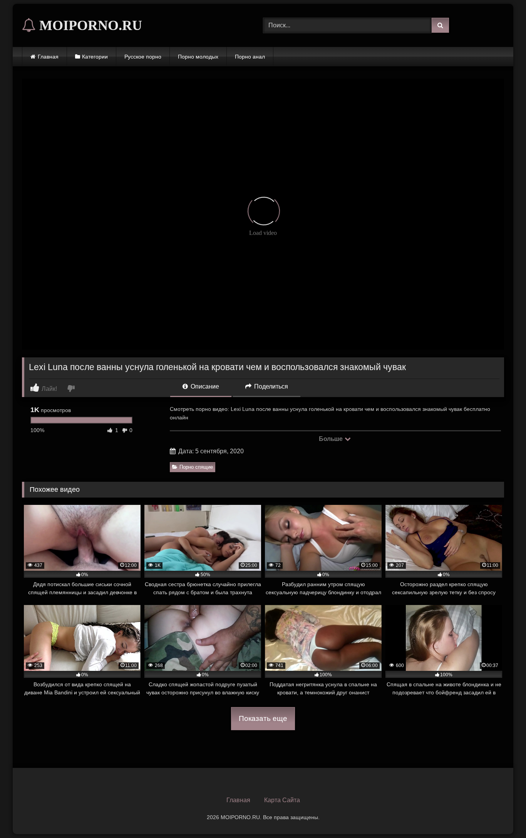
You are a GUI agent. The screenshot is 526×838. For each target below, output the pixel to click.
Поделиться (270, 386)
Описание (204, 386)
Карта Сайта (282, 800)
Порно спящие (196, 467)
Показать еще (263, 718)
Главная (48, 57)
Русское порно (142, 57)
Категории (95, 57)
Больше (331, 439)
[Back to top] (502, 815)
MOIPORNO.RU (89, 25)
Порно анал (250, 57)
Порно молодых (198, 57)
